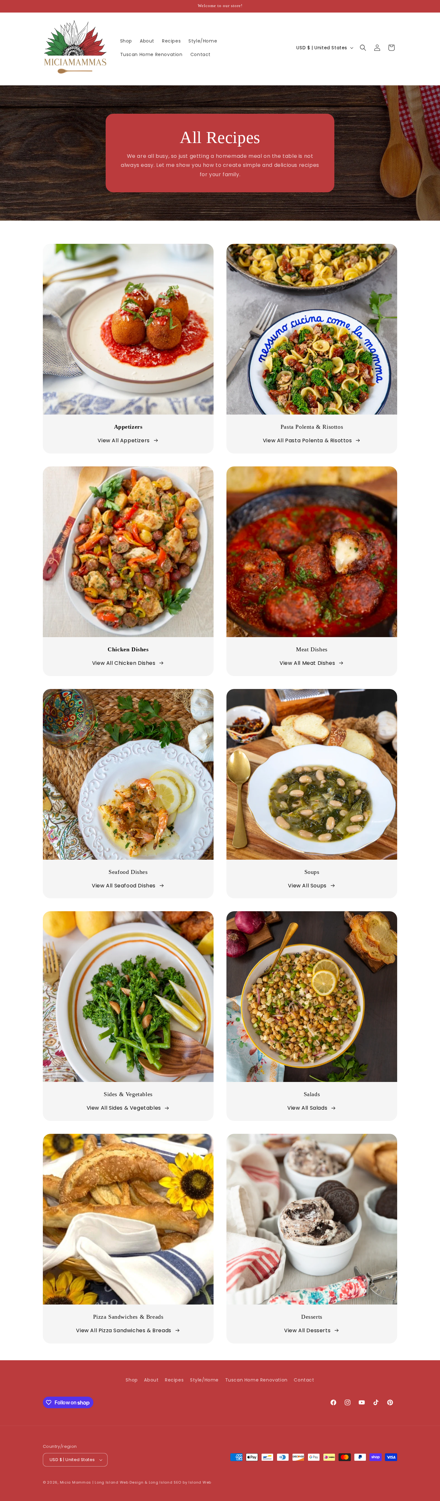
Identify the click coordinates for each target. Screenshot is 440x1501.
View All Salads (307, 1108)
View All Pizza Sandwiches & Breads (123, 1330)
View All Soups (307, 885)
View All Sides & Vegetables (124, 1108)
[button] (363, 48)
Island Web (199, 1482)
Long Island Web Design (119, 1482)
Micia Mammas (75, 1482)
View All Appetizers (123, 440)
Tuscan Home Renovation (256, 1380)
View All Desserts (307, 1330)
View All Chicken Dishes (124, 663)
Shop (132, 1380)
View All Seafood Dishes (124, 885)
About (151, 1380)
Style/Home (204, 1380)
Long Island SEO (165, 1482)
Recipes (174, 1380)
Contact (304, 1380)
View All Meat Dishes (307, 663)
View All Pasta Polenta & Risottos (307, 440)
